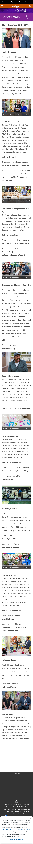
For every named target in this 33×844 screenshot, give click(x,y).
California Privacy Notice (16, 829)
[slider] (16, 112)
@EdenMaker (13, 631)
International (15, 809)
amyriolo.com (25, 170)
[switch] (10, 114)
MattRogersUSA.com (10, 547)
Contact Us (16, 806)
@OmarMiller (25, 408)
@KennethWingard (17, 255)
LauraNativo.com (8, 619)
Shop (3, 2)
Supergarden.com (15, 605)
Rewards (21, 2)
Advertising (7, 809)
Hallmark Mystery (8, 804)
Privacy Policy (26, 811)
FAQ (22, 806)
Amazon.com (7, 180)
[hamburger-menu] (2, 6)
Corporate (23, 809)
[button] (9, 107)
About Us (8, 806)
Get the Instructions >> (11, 235)
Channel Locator (9, 811)
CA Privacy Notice (22, 813)
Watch (7, 2)
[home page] (16, 6)
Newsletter (18, 811)
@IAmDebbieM (7, 479)
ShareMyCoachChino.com (12, 539)
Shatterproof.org (8, 349)
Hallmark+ (26, 804)
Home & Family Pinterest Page (17, 165)
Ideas (26, 2)
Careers (27, 806)
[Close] (30, 819)
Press (29, 809)
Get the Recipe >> (9, 157)
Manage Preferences (16, 839)
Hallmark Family (18, 804)
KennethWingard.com (10, 252)
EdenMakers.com (9, 627)
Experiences (14, 2)
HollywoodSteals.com (10, 687)
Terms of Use (11, 813)
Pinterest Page (23, 243)
